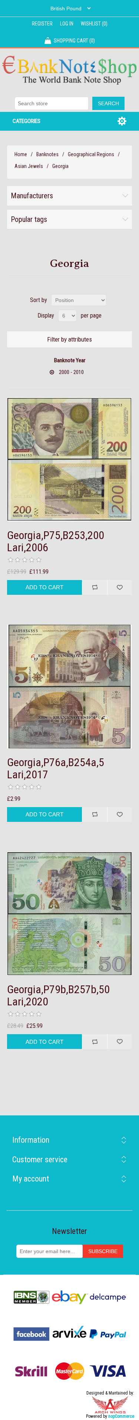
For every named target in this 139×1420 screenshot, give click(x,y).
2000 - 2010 (71, 372)
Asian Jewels (28, 166)
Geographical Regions (91, 154)
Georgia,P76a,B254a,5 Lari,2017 (55, 768)
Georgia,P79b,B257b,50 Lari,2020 (58, 995)
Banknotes (47, 154)
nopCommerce (121, 1416)
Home (20, 154)
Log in (66, 24)
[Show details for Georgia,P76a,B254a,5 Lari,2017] (69, 687)
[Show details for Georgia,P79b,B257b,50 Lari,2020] (69, 914)
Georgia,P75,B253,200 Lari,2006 (55, 541)
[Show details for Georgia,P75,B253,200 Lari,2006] (69, 459)
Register (42, 24)
